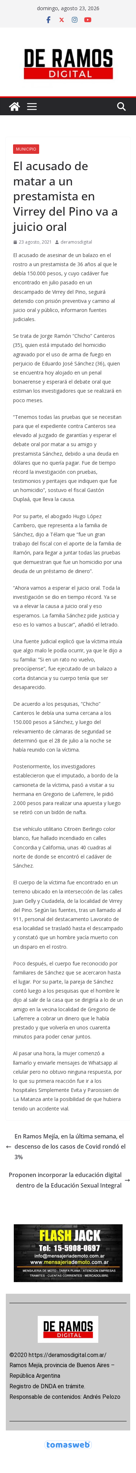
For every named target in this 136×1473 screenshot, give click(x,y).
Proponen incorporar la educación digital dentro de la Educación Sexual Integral (65, 1180)
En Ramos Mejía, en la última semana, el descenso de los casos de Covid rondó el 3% (70, 1146)
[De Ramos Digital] (14, 106)
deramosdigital (76, 242)
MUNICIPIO (26, 149)
